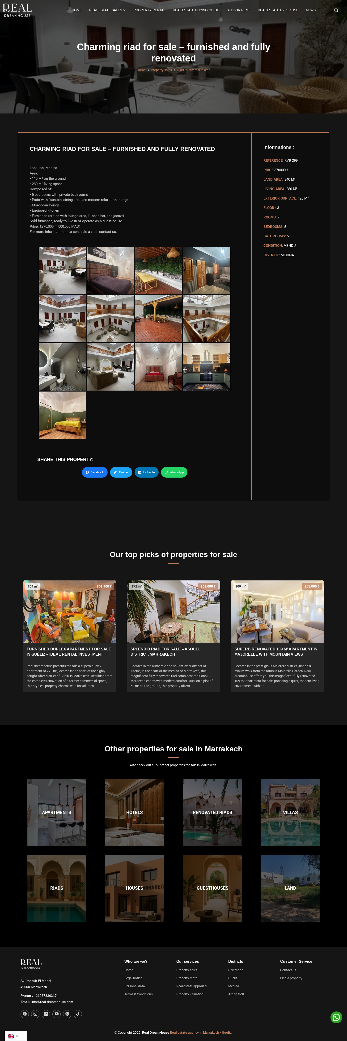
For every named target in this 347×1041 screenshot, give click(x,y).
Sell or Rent (238, 10)
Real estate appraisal (191, 986)
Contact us (288, 970)
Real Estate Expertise (278, 10)
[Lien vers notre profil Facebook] (25, 1014)
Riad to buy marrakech (193, 70)
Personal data (134, 986)
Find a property (291, 978)
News (311, 10)
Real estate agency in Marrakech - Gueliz (201, 1032)
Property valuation (189, 994)
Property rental (149, 10)
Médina (233, 986)
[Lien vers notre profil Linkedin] (46, 1014)
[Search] (336, 10)
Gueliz (232, 978)
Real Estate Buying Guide (196, 10)
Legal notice (133, 978)
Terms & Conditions (138, 994)
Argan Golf (236, 994)
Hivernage (235, 970)
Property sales (161, 70)
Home (77, 10)
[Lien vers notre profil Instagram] (35, 1014)
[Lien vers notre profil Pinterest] (67, 1014)
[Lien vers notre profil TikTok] (78, 1014)
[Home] (18, 10)
